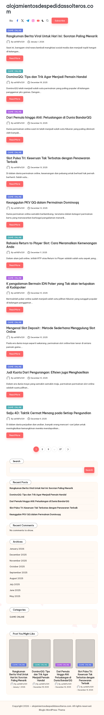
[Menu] (11, 21)
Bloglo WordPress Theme (52, 709)
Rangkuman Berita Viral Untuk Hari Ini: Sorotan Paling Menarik (52, 36)
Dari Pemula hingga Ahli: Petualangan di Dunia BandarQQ (48, 117)
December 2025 (18, 554)
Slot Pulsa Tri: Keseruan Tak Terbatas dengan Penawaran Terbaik (48, 160)
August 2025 (16, 578)
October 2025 (17, 566)
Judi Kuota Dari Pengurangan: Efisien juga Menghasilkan (47, 372)
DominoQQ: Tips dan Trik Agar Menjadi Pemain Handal (46, 77)
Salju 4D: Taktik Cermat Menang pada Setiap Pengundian (48, 413)
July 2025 (15, 584)
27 (60, 449)
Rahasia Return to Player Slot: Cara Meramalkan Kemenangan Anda (51, 245)
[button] (60, 21)
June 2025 (15, 590)
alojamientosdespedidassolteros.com (49, 8)
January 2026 (17, 548)
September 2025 (18, 572)
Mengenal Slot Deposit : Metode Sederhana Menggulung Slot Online (50, 330)
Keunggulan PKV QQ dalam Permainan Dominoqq (42, 202)
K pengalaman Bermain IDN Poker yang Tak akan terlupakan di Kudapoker (50, 285)
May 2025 (15, 596)
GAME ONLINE (15, 30)
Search (16, 461)
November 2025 (18, 560)
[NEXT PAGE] (68, 449)
